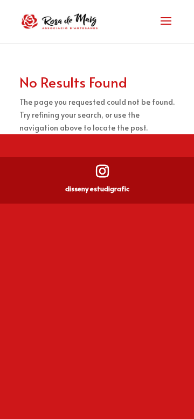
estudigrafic (109, 188)
